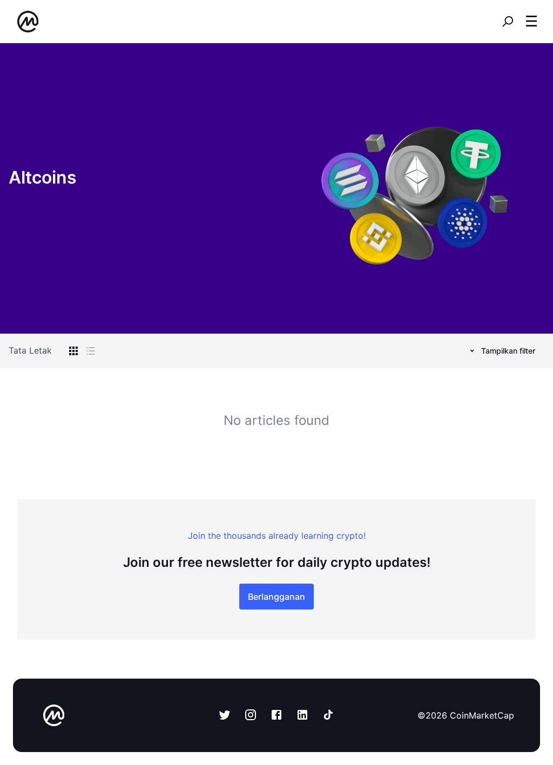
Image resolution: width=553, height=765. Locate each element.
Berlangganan (276, 596)
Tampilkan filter (508, 350)
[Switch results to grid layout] (73, 351)
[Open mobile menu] (531, 21)
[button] (531, 21)
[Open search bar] (507, 21)
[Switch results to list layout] (90, 351)
